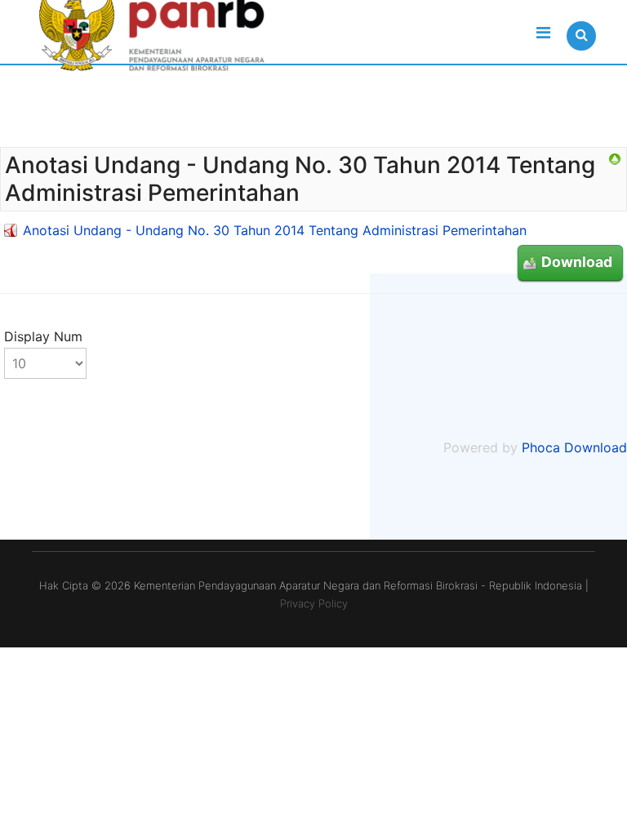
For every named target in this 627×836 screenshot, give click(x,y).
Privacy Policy (314, 603)
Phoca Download (574, 447)
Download (576, 261)
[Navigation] (543, 32)
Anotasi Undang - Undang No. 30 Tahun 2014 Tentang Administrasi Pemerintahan (275, 230)
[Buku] (614, 159)
